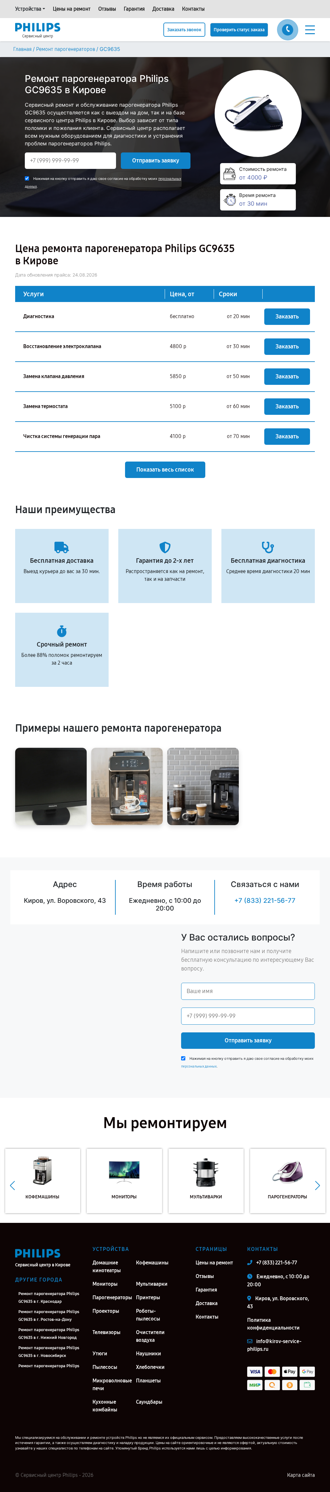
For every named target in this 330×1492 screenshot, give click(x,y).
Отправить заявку (155, 160)
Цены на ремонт (72, 9)
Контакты (193, 9)
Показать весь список (165, 469)
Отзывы (107, 9)
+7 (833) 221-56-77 (265, 900)
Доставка (163, 9)
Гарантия (134, 9)
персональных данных (199, 1066)
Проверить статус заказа (239, 30)
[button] (12, 1186)
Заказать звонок (184, 30)
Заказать (287, 316)
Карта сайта (301, 1475)
